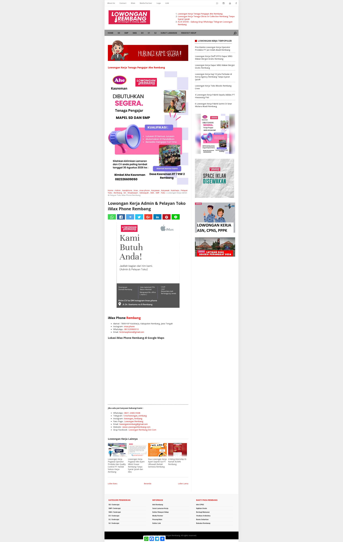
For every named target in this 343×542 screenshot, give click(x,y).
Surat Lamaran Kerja (160, 508)
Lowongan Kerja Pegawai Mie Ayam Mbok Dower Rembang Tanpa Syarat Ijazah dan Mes (136, 465)
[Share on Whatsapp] (112, 217)
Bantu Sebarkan (202, 519)
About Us (111, 3)
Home (110, 33)
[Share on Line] (176, 217)
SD (119, 33)
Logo (159, 3)
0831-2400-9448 (132, 412)
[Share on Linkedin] (157, 217)
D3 (142, 33)
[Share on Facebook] (121, 217)
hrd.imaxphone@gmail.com (132, 332)
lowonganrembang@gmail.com (134, 424)
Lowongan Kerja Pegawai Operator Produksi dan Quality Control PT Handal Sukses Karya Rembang (117, 465)
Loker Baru (112, 483)
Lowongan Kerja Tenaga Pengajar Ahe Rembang (200, 13)
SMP (126, 33)
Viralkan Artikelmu (203, 516)
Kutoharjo (175, 190)
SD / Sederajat (114, 505)
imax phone (144, 190)
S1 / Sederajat (114, 519)
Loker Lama (183, 483)
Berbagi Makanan (203, 512)
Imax (136, 190)
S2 (155, 33)
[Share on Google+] (148, 217)
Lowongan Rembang (133, 421)
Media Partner (146, 3)
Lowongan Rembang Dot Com (142, 429)
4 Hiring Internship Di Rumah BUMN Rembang (177, 461)
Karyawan (155, 190)
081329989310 (131, 329)
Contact (123, 3)
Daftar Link (156, 523)
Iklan (133, 3)
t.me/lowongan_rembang (135, 415)
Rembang (118, 193)
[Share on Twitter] (139, 217)
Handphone (127, 190)
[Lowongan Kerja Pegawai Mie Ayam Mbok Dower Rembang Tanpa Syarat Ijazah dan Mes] (137, 449)
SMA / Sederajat (115, 512)
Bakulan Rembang (203, 523)
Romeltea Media (112, 540)
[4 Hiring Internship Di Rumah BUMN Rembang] (177, 449)
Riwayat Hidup (188, 33)
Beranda (147, 483)
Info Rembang (157, 505)
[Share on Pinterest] (167, 217)
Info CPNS (200, 505)
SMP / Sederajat (115, 508)
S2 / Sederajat (114, 523)
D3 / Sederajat (114, 516)
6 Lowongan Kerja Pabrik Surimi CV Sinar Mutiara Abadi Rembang (213, 105)
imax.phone (129, 326)
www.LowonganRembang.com (136, 427)
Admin (118, 190)
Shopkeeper (133, 193)
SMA (135, 33)
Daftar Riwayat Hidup (160, 512)
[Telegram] (130, 217)
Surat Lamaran (169, 33)
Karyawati (165, 190)
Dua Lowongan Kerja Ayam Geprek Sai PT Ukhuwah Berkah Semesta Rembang (157, 463)
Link (167, 3)
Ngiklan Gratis (201, 508)
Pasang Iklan (157, 519)
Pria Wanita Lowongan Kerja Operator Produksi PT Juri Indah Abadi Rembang (212, 48)
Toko (163, 193)
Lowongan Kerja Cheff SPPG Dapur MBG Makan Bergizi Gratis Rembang (213, 57)
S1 (149, 33)
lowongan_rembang (133, 418)
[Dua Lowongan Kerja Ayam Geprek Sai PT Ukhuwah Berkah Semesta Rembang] (157, 449)
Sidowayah (144, 193)
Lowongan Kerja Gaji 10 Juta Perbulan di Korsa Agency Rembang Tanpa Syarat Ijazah (213, 77)
